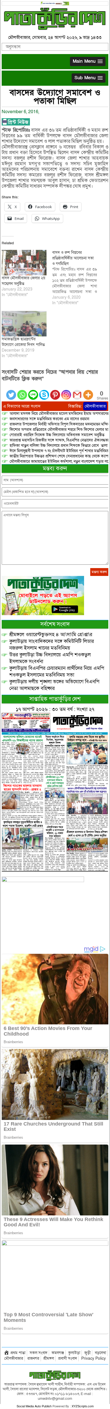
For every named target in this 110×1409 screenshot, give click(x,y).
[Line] (33, 391)
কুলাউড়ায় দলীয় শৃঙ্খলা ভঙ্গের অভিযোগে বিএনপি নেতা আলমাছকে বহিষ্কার (54, 685)
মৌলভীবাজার (95, 406)
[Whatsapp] (22, 391)
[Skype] (44, 391)
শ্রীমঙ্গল (48, 1358)
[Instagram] (66, 391)
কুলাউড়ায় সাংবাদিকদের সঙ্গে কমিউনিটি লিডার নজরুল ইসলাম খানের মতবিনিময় (51, 644)
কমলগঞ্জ (58, 1352)
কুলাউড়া (74, 1352)
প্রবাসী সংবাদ (67, 1358)
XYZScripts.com (83, 1406)
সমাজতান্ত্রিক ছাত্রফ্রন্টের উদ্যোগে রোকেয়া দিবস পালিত (23, 341)
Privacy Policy (93, 1358)
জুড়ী (87, 1352)
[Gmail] (77, 391)
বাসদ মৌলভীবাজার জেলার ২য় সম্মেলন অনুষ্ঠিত (23, 280)
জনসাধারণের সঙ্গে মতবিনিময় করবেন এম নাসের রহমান (49, 419)
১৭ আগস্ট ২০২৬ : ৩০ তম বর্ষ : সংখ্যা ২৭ (55, 709)
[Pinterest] (55, 391)
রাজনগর (33, 1358)
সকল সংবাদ (38, 1352)
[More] (88, 391)
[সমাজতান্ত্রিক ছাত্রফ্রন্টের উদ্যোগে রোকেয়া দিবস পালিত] (24, 323)
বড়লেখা (100, 1352)
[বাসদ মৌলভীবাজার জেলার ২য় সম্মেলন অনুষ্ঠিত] (24, 262)
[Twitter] (11, 391)
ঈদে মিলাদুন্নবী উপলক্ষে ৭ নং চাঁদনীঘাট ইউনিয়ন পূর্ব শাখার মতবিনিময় (59, 451)
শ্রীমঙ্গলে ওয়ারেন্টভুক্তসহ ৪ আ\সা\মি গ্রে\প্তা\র (50, 634)
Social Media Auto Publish (34, 1406)
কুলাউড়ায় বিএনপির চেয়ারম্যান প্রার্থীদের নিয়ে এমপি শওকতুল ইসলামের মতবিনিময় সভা (56, 671)
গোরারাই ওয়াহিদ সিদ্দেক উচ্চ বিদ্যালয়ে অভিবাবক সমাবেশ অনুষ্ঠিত (57, 435)
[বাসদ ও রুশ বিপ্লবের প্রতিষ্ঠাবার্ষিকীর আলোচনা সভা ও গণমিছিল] (77, 278)
